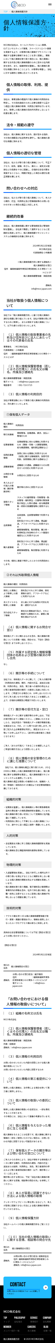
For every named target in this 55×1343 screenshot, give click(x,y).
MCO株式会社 (12, 1311)
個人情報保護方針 (11, 1339)
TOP (5, 11)
